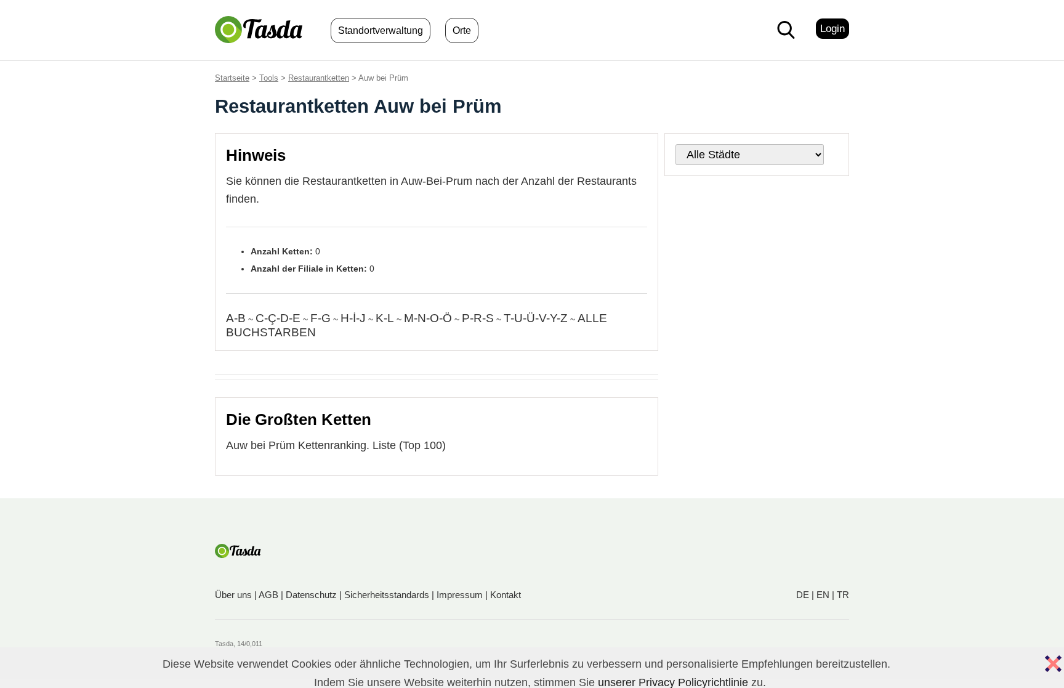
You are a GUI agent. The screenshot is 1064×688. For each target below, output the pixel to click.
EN (822, 594)
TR (843, 594)
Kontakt (505, 594)
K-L (385, 318)
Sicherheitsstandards (386, 594)
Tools (268, 78)
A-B (236, 318)
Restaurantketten (318, 78)
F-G (320, 318)
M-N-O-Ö (428, 318)
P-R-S (478, 318)
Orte (462, 30)
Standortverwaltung (380, 30)
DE (802, 594)
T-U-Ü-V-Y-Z (536, 318)
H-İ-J (353, 318)
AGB (268, 594)
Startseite (232, 78)
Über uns (233, 594)
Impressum (460, 594)
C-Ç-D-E (278, 318)
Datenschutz (311, 594)
